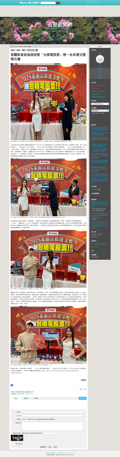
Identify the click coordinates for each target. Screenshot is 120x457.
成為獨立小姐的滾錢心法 (98, 96)
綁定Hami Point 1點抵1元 (98, 91)
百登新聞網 (60, 24)
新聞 (88, 2)
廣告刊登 (47, 453)
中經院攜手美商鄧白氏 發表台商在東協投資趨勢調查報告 (99, 145)
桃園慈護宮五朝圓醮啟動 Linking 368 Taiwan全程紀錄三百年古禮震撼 (99, 169)
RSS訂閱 (95, 244)
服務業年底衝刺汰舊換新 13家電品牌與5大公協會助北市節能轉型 (99, 204)
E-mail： (19, 415)
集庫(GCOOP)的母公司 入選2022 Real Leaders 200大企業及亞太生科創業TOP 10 (99, 224)
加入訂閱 (95, 246)
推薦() (26, 398)
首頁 (34, 43)
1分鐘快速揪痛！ (96, 94)
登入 (99, 2)
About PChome (68, 453)
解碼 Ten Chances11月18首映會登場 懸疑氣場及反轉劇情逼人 (99, 162)
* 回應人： (19, 412)
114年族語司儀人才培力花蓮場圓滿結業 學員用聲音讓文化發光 (99, 180)
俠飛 (85, 389)
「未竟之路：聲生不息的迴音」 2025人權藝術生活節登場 (100, 150)
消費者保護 (53, 453)
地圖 (100, 74)
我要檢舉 (84, 380)
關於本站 (100, 69)
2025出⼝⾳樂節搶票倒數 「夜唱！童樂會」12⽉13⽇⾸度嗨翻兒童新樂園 (99, 155)
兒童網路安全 (60, 453)
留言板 (100, 72)
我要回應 (83, 398)
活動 (85, 43)
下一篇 (39, 46)
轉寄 (33, 392)
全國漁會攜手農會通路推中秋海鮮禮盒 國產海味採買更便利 (100, 129)
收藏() (36, 398)
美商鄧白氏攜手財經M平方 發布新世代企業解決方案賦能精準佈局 (100, 139)
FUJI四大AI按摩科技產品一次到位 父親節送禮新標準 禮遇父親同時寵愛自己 (99, 215)
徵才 (75, 453)
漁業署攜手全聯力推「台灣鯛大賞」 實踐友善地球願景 (100, 133)
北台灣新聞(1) (95, 189)
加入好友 (100, 77)
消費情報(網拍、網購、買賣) (24, 394)
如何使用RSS (102, 244)
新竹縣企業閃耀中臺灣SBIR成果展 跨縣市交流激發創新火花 (99, 175)
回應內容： (19, 423)
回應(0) (16, 398)
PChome (94, 2)
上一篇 (34, 46)
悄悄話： (19, 419)
